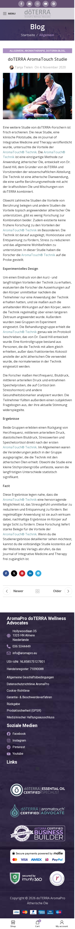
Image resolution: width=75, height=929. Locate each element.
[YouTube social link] (45, 4)
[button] (37, 769)
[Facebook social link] (21, 4)
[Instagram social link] (37, 4)
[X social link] (14, 573)
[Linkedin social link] (30, 573)
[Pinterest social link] (54, 4)
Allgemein (46, 35)
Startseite (28, 35)
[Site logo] (37, 13)
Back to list (37, 591)
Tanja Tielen (24, 67)
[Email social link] (29, 4)
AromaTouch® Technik (20, 152)
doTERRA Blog (55, 50)
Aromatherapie (35, 50)
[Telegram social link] (38, 573)
